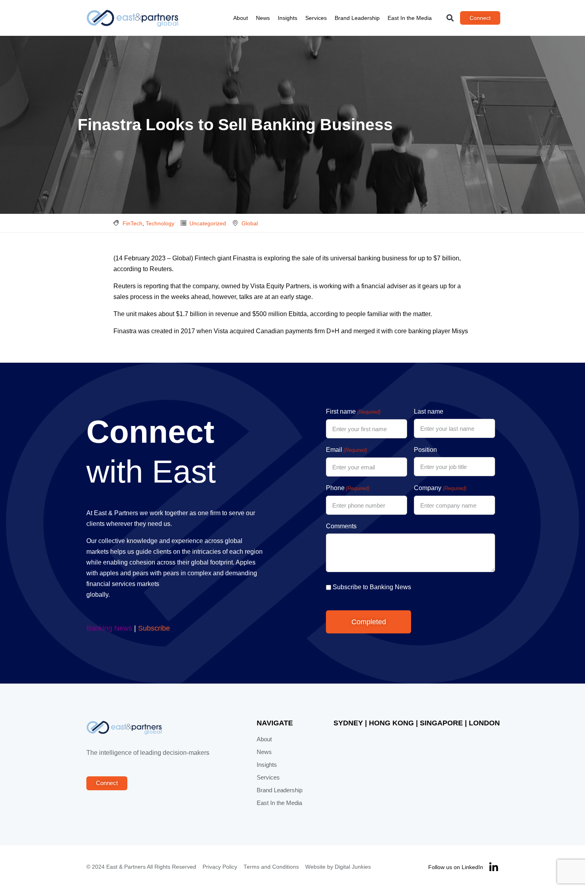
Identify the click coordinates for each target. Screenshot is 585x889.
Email (346, 449)
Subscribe (154, 628)
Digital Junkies (353, 867)
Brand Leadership (357, 18)
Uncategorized (207, 223)
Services (316, 18)
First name (353, 411)
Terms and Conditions (271, 867)
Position (425, 449)
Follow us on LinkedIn (455, 867)
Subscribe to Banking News (372, 587)
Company (440, 488)
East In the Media (410, 18)
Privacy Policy (220, 867)
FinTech (132, 223)
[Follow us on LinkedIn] (494, 867)
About (240, 18)
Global (250, 223)
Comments (341, 526)
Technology (160, 223)
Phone (347, 488)
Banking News (109, 628)
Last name (428, 411)
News (263, 18)
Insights (287, 18)
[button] (450, 18)
